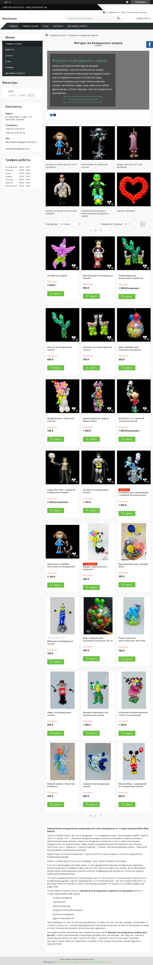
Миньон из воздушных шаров (60, 642)
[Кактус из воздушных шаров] (62, 325)
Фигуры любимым (126, 210)
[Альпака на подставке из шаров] (98, 325)
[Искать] (118, 18)
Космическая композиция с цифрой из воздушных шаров (133, 495)
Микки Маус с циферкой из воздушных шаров (132, 785)
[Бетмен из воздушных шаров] (98, 467)
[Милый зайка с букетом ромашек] (62, 761)
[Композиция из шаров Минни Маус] (98, 396)
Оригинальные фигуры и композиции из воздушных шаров (94, 213)
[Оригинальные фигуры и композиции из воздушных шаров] (98, 189)
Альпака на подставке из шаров (97, 348)
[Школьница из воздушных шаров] (98, 253)
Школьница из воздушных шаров (98, 277)
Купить (57, 293)
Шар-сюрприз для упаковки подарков (129, 348)
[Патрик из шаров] (62, 253)
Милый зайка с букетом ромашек (61, 785)
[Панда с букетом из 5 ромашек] (98, 541)
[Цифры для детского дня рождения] (134, 143)
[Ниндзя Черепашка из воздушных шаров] (98, 690)
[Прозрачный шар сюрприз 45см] (134, 541)
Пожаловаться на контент (68, 962)
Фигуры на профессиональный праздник (61, 212)
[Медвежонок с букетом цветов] (62, 396)
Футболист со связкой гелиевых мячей (131, 419)
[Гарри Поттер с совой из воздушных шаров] (62, 467)
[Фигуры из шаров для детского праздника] (62, 143)
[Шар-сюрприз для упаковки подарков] (134, 325)
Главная (13, 26)
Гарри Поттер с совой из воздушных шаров (61, 491)
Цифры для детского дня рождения (129, 165)
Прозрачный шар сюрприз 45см (133, 565)
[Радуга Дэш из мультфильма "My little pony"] (134, 615)
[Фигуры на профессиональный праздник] (62, 189)
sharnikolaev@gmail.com (17, 148)
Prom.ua (90, 959)
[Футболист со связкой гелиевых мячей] (134, 396)
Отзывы (9, 67)
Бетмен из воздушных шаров (95, 491)
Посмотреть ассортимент (83, 99)
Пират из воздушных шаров (59, 713)
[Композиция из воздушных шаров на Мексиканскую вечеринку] (134, 253)
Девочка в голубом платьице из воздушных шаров (61, 567)
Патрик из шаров (57, 275)
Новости (9, 49)
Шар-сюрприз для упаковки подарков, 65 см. (98, 639)
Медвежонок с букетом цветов (60, 419)
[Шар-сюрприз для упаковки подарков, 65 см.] (98, 615)
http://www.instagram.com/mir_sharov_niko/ (22, 142)
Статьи (9, 55)
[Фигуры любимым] (134, 189)
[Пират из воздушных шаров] (62, 690)
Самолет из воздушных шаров (96, 785)
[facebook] (51, 115)
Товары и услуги (30, 26)
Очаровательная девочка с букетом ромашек (133, 713)
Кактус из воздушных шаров (59, 348)
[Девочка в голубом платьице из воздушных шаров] (62, 541)
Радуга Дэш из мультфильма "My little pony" (131, 641)
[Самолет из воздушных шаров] (98, 761)
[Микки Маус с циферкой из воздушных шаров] (134, 761)
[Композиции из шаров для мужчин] (98, 143)
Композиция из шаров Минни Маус (95, 419)
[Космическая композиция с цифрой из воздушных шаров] (134, 467)
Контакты (58, 26)
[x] (54, 115)
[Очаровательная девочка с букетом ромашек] (134, 690)
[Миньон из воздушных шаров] (62, 615)
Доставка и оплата (77, 26)
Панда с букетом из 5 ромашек (95, 568)
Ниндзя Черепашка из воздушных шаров (95, 713)
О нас (46, 26)
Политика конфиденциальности (95, 962)
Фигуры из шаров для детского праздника (61, 165)
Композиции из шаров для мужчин (94, 165)
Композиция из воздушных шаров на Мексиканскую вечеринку (133, 278)
